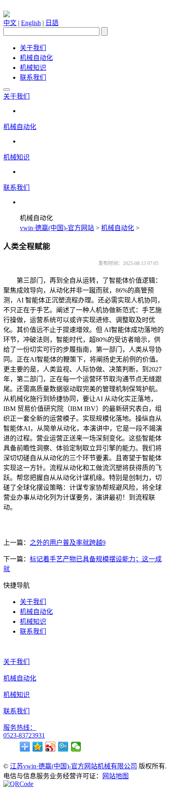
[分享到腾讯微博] (63, 747)
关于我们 (33, 47)
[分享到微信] (76, 747)
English (31, 22)
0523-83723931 (24, 735)
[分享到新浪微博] (50, 747)
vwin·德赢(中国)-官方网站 (57, 227)
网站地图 (115, 776)
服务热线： (19, 727)
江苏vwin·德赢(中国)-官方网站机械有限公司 (73, 766)
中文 (10, 22)
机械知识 (33, 67)
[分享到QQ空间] (38, 747)
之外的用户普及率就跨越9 (68, 542)
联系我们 (33, 77)
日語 (52, 22)
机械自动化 (36, 57)
